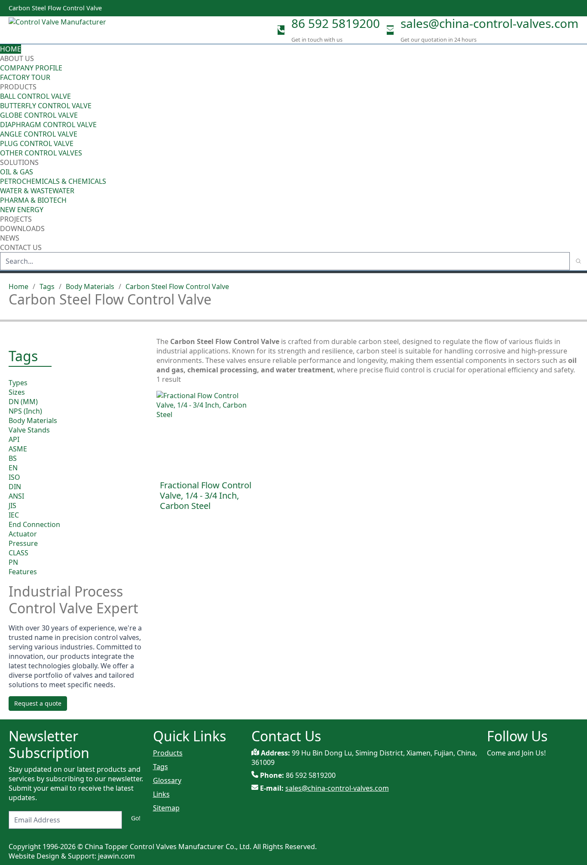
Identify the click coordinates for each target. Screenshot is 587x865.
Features (23, 571)
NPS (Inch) (25, 411)
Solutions (19, 162)
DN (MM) (23, 401)
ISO (14, 477)
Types (18, 382)
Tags (47, 286)
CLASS (18, 552)
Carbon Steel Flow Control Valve (177, 286)
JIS (12, 505)
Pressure (23, 543)
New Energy (21, 209)
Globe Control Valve (39, 115)
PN (13, 562)
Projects (16, 219)
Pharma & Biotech (33, 200)
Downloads (22, 228)
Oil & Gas (16, 172)
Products (18, 86)
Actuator (23, 534)
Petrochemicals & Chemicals (53, 181)
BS (13, 458)
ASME (18, 449)
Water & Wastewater (37, 190)
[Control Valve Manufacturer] (60, 30)
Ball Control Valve (35, 96)
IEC (14, 515)
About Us (18, 58)
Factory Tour (25, 77)
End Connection (34, 524)
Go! (136, 818)
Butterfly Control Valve (46, 105)
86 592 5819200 (335, 23)
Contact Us (21, 247)
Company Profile (31, 68)
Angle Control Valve (38, 134)
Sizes (17, 392)
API (14, 439)
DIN (15, 486)
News (9, 238)
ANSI (16, 496)
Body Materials (90, 286)
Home (10, 49)
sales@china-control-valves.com (489, 23)
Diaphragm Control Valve (48, 124)
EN (13, 467)
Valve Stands (29, 430)
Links (161, 794)
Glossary (167, 780)
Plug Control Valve (36, 143)
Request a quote (37, 703)
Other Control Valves (41, 153)
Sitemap (166, 808)
